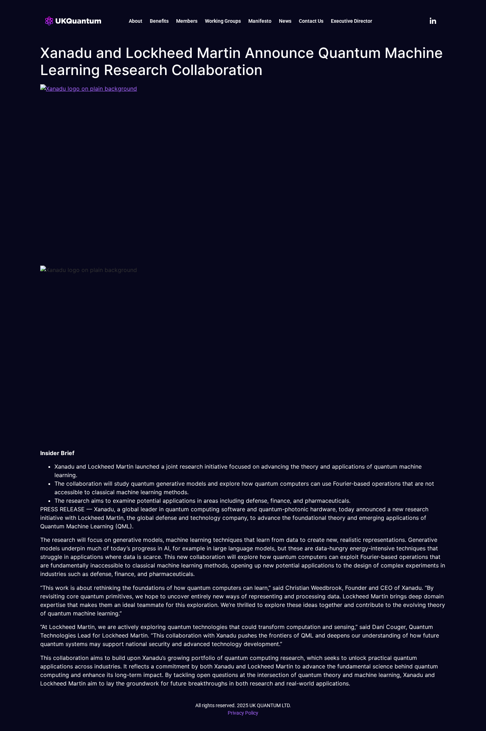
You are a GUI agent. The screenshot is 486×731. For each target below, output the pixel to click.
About (135, 21)
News (285, 21)
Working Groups (223, 21)
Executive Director (351, 21)
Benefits (159, 21)
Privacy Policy (243, 713)
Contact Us (311, 21)
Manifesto (259, 21)
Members (186, 21)
